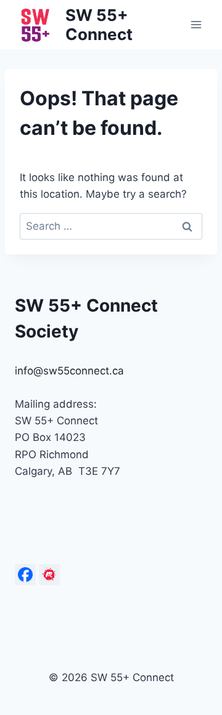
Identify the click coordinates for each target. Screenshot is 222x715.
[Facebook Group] (25, 574)
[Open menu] (195, 24)
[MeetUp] (49, 574)
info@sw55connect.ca (69, 371)
